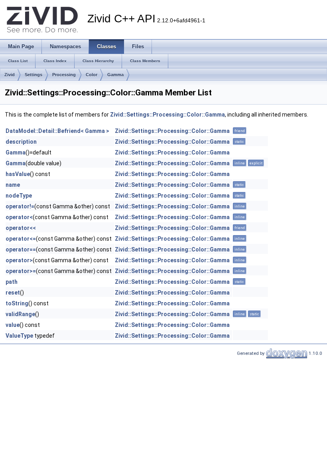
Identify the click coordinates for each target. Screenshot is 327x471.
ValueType (19, 335)
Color (91, 74)
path (12, 282)
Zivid (9, 74)
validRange (20, 314)
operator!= (20, 206)
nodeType (19, 195)
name (13, 185)
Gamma (115, 74)
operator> (19, 260)
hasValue (18, 174)
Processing (64, 74)
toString (17, 303)
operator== (21, 249)
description (21, 142)
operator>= (21, 271)
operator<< (21, 228)
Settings (33, 74)
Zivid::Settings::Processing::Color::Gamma (167, 114)
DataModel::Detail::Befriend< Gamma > (57, 131)
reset (13, 292)
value (13, 325)
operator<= (21, 239)
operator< (19, 217)
